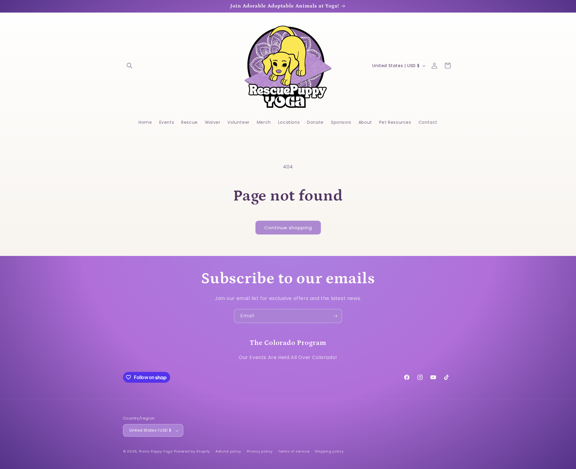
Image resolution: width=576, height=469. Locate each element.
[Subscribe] (335, 316)
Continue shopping (288, 227)
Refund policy (228, 451)
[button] (129, 65)
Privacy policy (260, 451)
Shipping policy (329, 451)
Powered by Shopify (192, 451)
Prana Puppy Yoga (156, 451)
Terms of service (293, 451)
